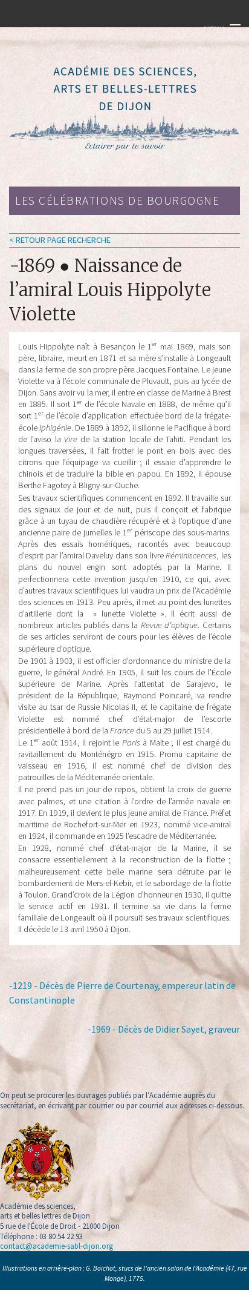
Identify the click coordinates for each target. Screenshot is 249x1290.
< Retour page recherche (60, 239)
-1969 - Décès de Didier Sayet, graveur (164, 1029)
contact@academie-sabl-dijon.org (56, 1246)
